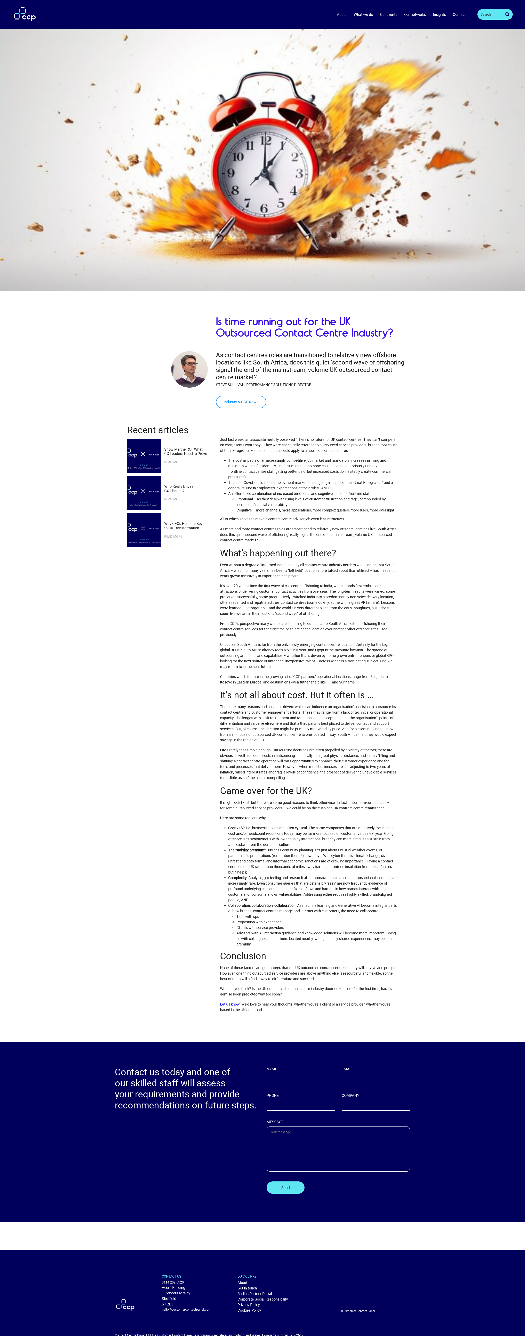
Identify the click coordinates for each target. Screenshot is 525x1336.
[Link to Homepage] (24, 14)
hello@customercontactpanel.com (186, 1309)
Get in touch (247, 1288)
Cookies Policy (249, 1310)
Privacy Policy (248, 1304)
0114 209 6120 (173, 1282)
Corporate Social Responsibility (262, 1299)
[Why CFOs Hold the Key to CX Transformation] (144, 530)
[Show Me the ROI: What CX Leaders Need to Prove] (144, 456)
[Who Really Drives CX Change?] (144, 493)
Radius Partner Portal (254, 1293)
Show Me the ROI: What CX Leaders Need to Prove (186, 451)
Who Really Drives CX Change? (178, 488)
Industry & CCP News (241, 401)
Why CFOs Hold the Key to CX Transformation (183, 525)
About (242, 1282)
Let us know (230, 1004)
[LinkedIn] (405, 1308)
